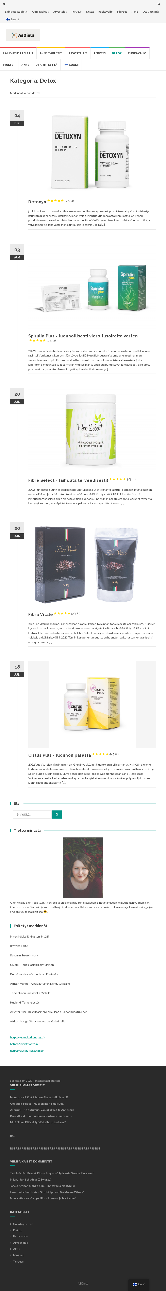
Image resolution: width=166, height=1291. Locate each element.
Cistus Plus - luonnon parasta (73, 755)
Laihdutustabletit (16, 11)
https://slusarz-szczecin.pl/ (27, 1050)
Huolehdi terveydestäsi (25, 1002)
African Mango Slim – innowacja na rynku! (47, 1185)
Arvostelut (60, 11)
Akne (135, 11)
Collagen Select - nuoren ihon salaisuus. (37, 1103)
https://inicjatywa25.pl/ (24, 1044)
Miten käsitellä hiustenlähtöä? (29, 936)
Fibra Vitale (54, 614)
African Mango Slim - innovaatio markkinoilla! (38, 1021)
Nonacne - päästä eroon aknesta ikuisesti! (39, 1097)
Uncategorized (23, 1224)
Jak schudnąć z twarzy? (35, 1179)
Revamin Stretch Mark (24, 955)
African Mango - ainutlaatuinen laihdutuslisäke (40, 983)
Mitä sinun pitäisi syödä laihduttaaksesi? (38, 1122)
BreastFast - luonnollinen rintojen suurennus (41, 1116)
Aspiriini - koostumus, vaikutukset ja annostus (42, 1110)
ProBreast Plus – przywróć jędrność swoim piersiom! (58, 1173)
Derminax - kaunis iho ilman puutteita (34, 974)
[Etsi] (57, 814)
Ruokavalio (105, 11)
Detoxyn (51, 201)
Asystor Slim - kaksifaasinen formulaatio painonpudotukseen (48, 1011)
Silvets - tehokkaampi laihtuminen (32, 964)
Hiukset (122, 11)
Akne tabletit (40, 11)
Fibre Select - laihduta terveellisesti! (82, 480)
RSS (12, 1136)
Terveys (76, 11)
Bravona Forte (19, 945)
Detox (90, 11)
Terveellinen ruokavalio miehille (30, 993)
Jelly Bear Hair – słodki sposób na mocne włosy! (51, 1192)
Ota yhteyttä (151, 11)
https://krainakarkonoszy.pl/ (27, 1037)
